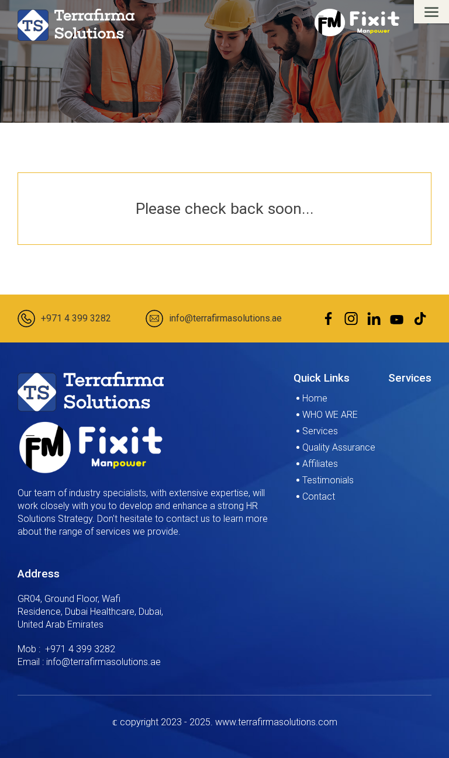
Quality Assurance (338, 447)
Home (314, 398)
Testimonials (328, 480)
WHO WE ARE (330, 414)
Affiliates (320, 463)
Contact (318, 496)
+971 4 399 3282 (76, 318)
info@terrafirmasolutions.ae (225, 318)
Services (320, 431)
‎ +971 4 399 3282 (79, 649)
